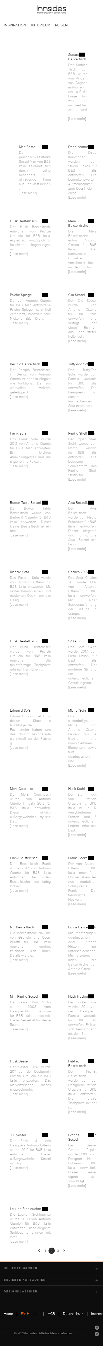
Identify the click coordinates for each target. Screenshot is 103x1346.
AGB (51, 1313)
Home (8, 1313)
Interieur (40, 25)
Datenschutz (73, 1313)
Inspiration (15, 25)
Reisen (61, 25)
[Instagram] (97, 1327)
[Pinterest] (97, 1334)
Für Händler (30, 1313)
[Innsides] (52, 9)
